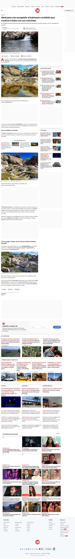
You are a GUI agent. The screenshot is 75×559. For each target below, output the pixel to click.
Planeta (28, 527)
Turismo (3, 14)
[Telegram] (34, 549)
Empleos (61, 534)
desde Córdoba (26, 246)
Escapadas (17, 289)
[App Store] (42, 549)
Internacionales (47, 386)
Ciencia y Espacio (30, 522)
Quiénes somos (63, 522)
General (16, 525)
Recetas (28, 529)
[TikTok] (30, 549)
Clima (5, 524)
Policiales (5, 529)
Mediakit (63, 529)
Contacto (62, 524)
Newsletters (63, 535)
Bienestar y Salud (18, 522)
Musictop (50, 529)
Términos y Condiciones (35, 553)
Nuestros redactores (64, 532)
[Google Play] (49, 549)
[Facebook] (20, 549)
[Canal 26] (37, 542)
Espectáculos (6, 525)
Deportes (17, 524)
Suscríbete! (57, 327)
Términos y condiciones (64, 525)
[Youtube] (26, 549)
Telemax (50, 527)
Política (3, 386)
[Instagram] (22, 549)
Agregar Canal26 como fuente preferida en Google (31, 28)
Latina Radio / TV (52, 524)
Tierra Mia (51, 525)
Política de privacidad (64, 527)
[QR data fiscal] (54, 550)
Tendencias (17, 530)
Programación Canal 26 (64, 530)
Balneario (10, 289)
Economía (25, 386)
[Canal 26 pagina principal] (37, 12)
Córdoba (4, 289)
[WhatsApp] (32, 549)
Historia (28, 525)
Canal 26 (5, 27)
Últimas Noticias (7, 522)
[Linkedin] (28, 549)
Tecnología (6, 530)
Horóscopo (6, 527)
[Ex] (24, 549)
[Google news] (37, 549)
